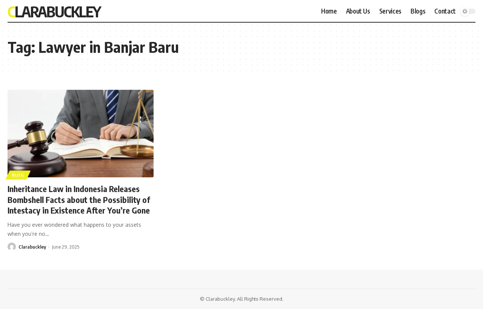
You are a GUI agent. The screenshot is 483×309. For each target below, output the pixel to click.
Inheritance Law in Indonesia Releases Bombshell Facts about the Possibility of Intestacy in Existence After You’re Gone (79, 199)
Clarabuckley (54, 11)
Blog (18, 175)
